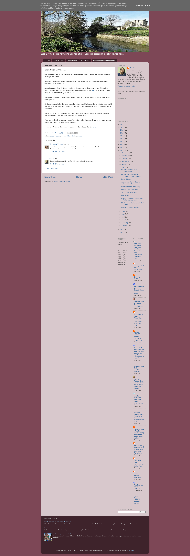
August (124, 164)
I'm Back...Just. (49, 528)
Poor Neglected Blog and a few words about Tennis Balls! (139, 450)
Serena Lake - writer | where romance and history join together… (139, 351)
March (124, 220)
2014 (122, 144)
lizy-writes (137, 277)
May (123, 214)
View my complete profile (126, 86)
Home (47, 60)
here (92, 90)
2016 (122, 139)
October (125, 158)
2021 (122, 124)
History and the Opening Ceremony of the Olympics (131, 175)
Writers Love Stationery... (130, 189)
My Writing (85, 60)
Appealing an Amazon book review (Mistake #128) (139, 418)
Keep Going (137, 477)
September (126, 161)
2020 (122, 127)
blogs (52, 136)
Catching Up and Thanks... (130, 207)
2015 (122, 142)
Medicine (137, 438)
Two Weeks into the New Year (139, 465)
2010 (122, 232)
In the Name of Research (138, 404)
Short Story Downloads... (130, 192)
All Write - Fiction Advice (137, 334)
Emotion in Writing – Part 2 (139, 339)
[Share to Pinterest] (77, 133)
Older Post (108, 177)
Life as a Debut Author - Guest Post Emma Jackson (138, 385)
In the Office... (126, 179)
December (125, 153)
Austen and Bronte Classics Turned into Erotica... (130, 183)
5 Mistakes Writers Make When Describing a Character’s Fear (138, 253)
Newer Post (49, 177)
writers (79, 136)
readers (64, 136)
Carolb (51, 158)
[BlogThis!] (71, 133)
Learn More (137, 6)
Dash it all (137, 488)
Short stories (71, 136)
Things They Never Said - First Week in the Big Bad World (138, 321)
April (123, 217)
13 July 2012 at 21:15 (57, 164)
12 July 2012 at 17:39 (57, 152)
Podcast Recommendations (104, 60)
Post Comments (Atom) (62, 181)
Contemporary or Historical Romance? (57, 522)
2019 (122, 130)
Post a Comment (53, 168)
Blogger (131, 550)
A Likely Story (139, 446)
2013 (122, 147)
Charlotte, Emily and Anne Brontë (139, 291)
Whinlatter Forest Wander (138, 306)
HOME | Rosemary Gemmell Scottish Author (137, 499)
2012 (122, 150)
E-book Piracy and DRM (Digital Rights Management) (132, 199)
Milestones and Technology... (131, 187)
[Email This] (69, 133)
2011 (122, 229)
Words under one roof (138, 486)
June (124, 211)
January (125, 226)
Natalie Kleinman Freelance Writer (137, 398)
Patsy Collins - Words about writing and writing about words (139, 432)
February (125, 223)
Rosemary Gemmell (56, 144)
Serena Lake (58, 60)
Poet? (136, 279)
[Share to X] (73, 133)
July (123, 167)
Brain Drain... (125, 195)
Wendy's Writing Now (138, 380)
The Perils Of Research (138, 370)
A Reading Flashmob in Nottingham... (66, 534)
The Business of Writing (139, 302)
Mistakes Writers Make (138, 413)
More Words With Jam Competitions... (129, 170)
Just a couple (138, 269)
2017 (122, 136)
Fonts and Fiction (138, 474)
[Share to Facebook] (75, 133)
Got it (148, 6)
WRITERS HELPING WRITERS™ (138, 245)
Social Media (72, 60)
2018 (122, 133)
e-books (57, 136)
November (125, 156)
